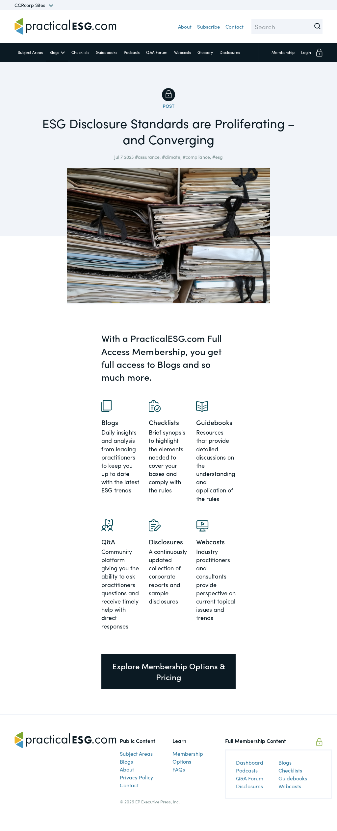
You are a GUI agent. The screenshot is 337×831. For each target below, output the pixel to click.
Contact (234, 26)
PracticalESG (65, 26)
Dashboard (249, 762)
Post (168, 106)
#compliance (196, 157)
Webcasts (182, 52)
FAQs (178, 769)
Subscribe (208, 26)
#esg (217, 157)
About (185, 26)
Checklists (80, 52)
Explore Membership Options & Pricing (168, 671)
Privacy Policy (136, 777)
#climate (171, 157)
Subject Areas (30, 52)
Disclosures (230, 52)
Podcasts (132, 52)
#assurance (147, 157)
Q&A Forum (157, 52)
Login (306, 52)
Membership (283, 52)
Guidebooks (106, 52)
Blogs (54, 52)
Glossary (205, 52)
